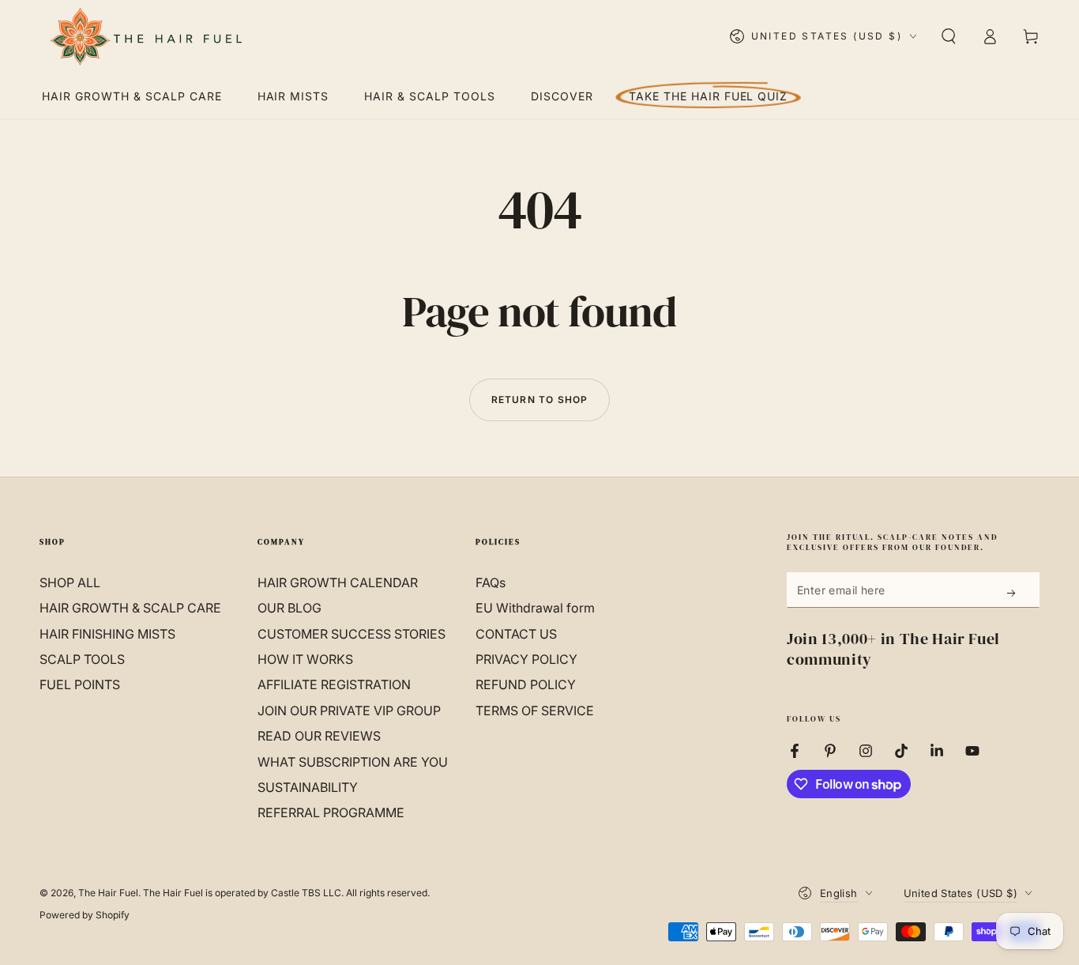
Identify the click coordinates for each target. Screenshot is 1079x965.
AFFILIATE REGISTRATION (334, 684)
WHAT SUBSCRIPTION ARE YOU (353, 762)
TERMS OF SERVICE (535, 710)
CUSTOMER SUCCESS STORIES (352, 634)
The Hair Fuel (108, 893)
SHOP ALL (69, 582)
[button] (948, 36)
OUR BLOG (289, 608)
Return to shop (539, 399)
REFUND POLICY (526, 684)
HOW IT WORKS (305, 659)
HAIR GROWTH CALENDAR (338, 582)
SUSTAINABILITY (308, 787)
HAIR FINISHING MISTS (107, 634)
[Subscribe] (1012, 592)
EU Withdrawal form (535, 608)
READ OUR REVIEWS (319, 736)
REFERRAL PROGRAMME (331, 812)
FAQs (491, 582)
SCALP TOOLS (82, 659)
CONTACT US (516, 634)
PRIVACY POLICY (526, 659)
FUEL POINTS (79, 684)
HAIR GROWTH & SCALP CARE (130, 608)
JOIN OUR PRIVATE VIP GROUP (349, 710)
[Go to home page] (144, 36)
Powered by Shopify (84, 915)
